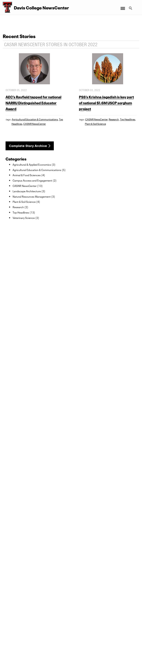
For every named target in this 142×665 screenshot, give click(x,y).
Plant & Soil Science (95, 123)
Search (131, 6)
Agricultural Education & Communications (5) (39, 170)
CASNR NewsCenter (34, 123)
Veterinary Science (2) (26, 218)
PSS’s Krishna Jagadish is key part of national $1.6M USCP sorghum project (106, 102)
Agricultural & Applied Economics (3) (34, 164)
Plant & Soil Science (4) (26, 201)
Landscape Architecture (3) (29, 191)
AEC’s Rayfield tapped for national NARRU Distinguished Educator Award (33, 102)
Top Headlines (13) (24, 212)
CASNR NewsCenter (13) (28, 186)
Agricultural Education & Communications (35, 119)
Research (114, 119)
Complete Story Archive (28, 146)
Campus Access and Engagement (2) (35, 180)
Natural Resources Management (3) (34, 196)
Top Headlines (127, 119)
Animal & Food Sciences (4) (29, 175)
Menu (122, 6)
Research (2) (20, 207)
